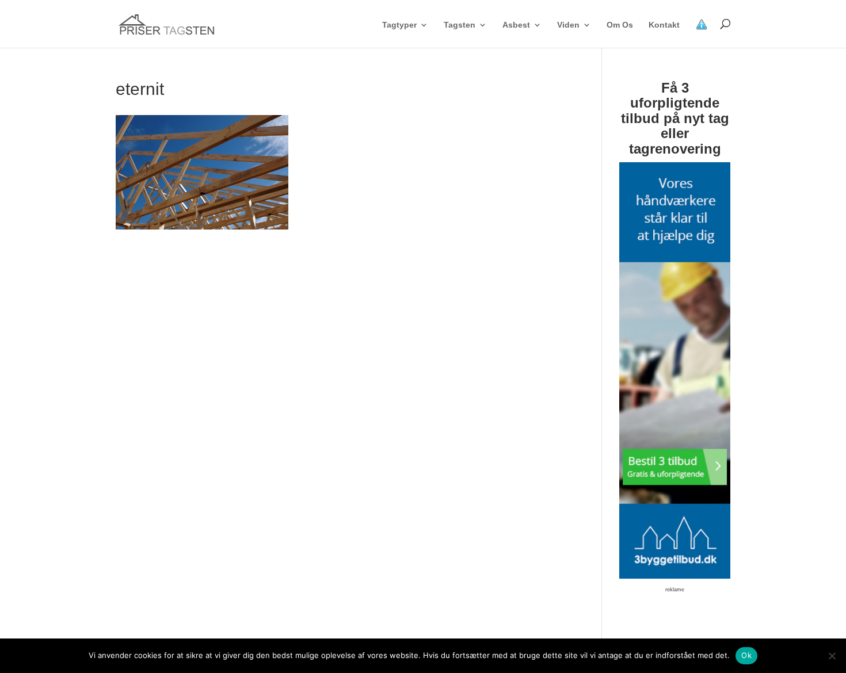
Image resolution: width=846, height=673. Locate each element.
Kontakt (664, 25)
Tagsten (459, 25)
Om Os (620, 25)
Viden (568, 25)
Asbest (516, 25)
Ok (746, 655)
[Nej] (831, 655)
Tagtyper (399, 25)
